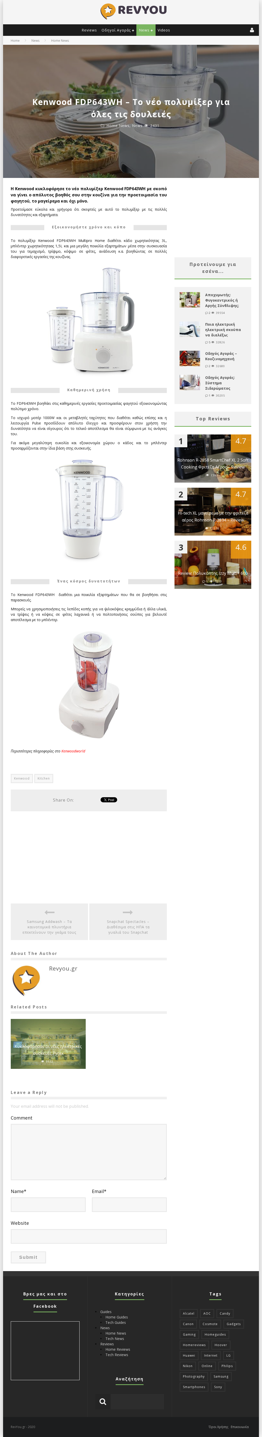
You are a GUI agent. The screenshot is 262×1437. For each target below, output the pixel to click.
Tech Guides (115, 1322)
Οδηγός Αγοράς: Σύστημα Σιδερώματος (220, 383)
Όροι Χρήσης (218, 1427)
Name (18, 1191)
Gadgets (234, 1324)
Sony (218, 1387)
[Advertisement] (89, 857)
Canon (188, 1324)
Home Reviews (117, 1349)
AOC (207, 1313)
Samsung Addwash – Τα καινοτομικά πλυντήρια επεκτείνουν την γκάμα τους (49, 927)
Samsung (221, 1376)
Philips (227, 1366)
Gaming (189, 1334)
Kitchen (44, 778)
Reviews (89, 30)
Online (207, 1366)
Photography (194, 1376)
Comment (21, 1118)
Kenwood (22, 778)
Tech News (114, 1338)
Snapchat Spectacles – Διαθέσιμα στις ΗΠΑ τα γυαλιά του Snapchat (128, 927)
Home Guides (116, 1317)
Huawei (189, 1355)
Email (99, 1191)
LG (228, 1355)
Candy (225, 1313)
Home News (117, 125)
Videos (164, 30)
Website (20, 1223)
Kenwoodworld (73, 751)
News (144, 30)
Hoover (221, 1345)
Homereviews (194, 1345)
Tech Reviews (116, 1354)
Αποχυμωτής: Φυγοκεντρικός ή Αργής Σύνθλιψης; (222, 300)
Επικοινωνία (240, 1427)
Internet (210, 1355)
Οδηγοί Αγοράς (116, 30)
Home (15, 40)
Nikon (188, 1366)
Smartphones (194, 1387)
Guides (106, 1311)
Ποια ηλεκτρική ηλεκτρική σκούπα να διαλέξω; (223, 329)
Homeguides (215, 1334)
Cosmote (210, 1324)
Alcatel (188, 1313)
